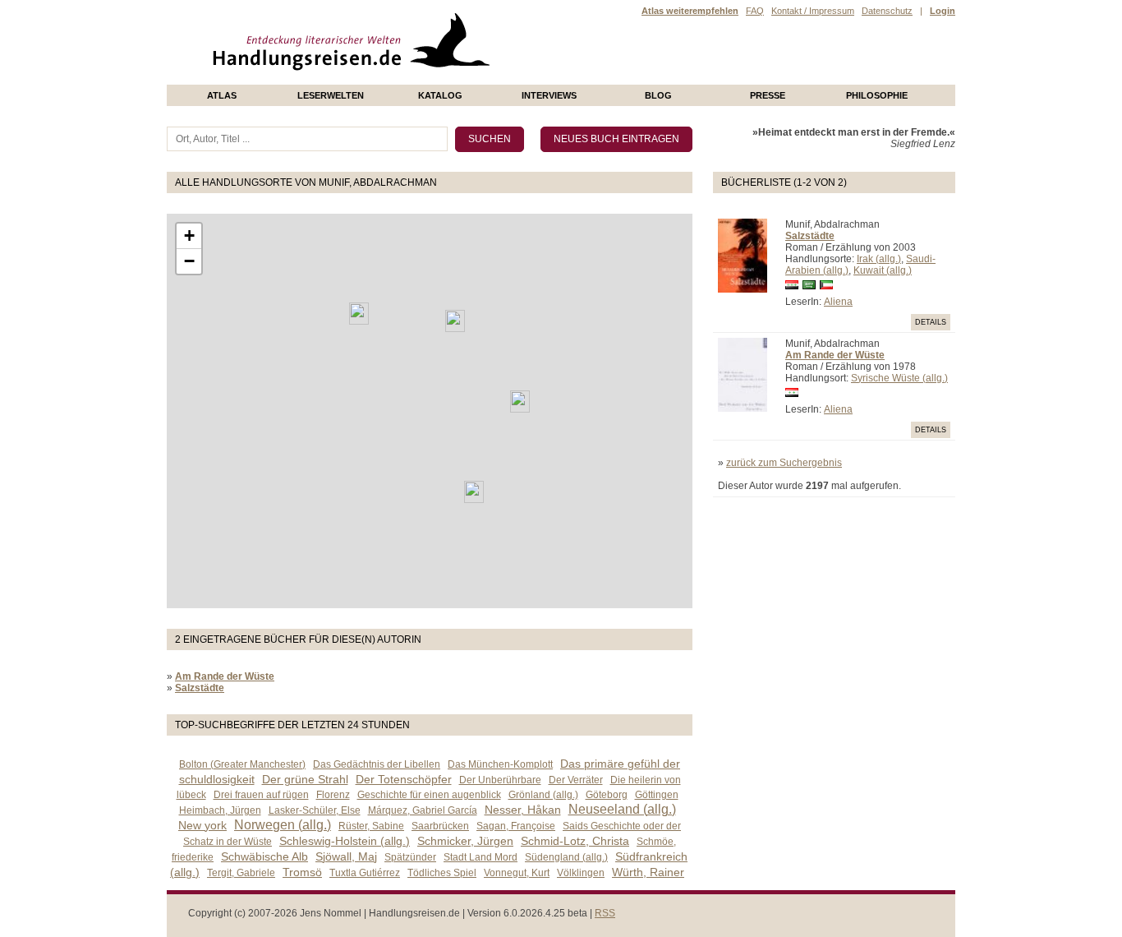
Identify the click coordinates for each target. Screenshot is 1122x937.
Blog (658, 95)
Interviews (549, 95)
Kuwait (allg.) (882, 270)
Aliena (838, 301)
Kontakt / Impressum (812, 11)
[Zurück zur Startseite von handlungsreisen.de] (471, 79)
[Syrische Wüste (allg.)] (359, 313)
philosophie (877, 95)
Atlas (222, 95)
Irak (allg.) (879, 259)
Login (942, 11)
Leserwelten (330, 95)
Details (930, 322)
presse (767, 95)
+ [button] (189, 235)
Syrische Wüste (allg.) (899, 378)
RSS (605, 913)
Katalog (440, 95)
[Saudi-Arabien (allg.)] (474, 492)
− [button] (189, 261)
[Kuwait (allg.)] (520, 401)
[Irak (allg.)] (455, 321)
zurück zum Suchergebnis (784, 462)
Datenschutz (887, 11)
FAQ (755, 11)
